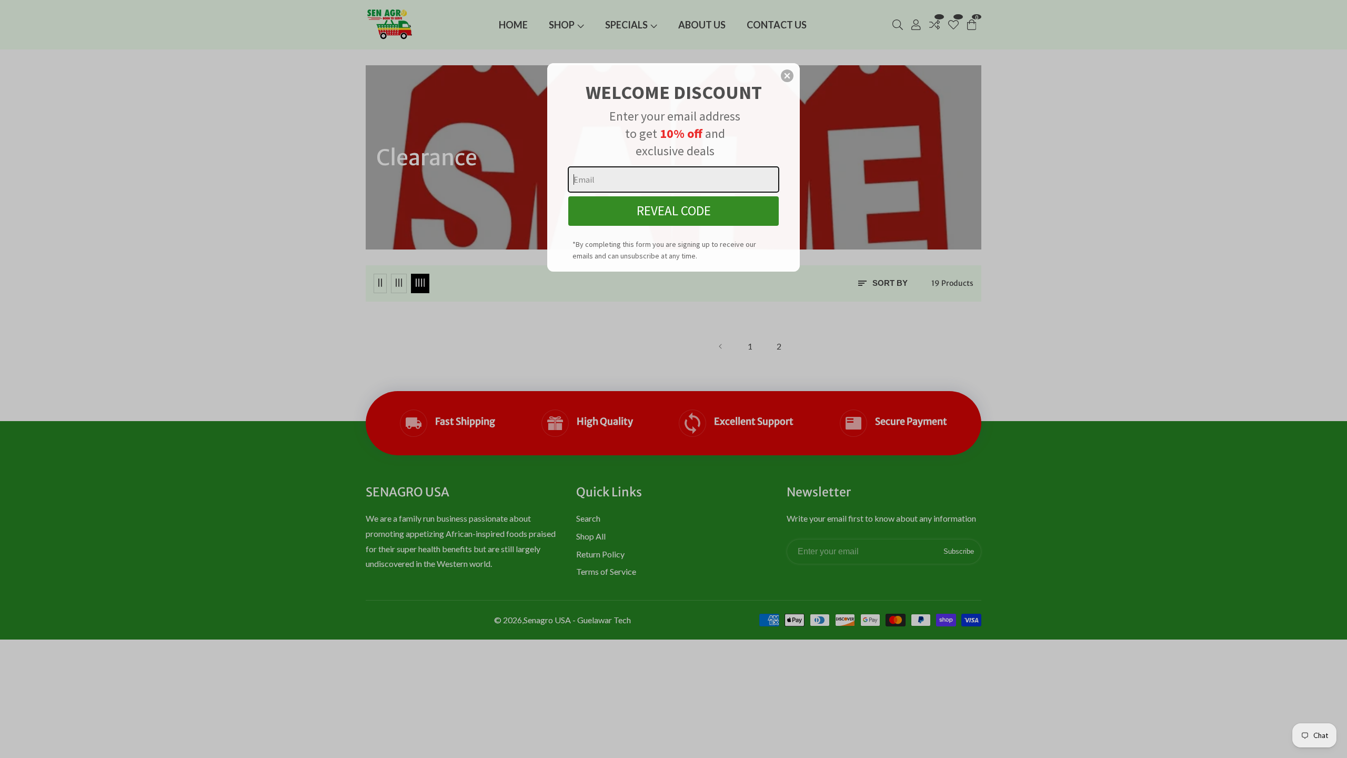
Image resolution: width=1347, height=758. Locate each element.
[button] (787, 75)
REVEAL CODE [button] (674, 210)
